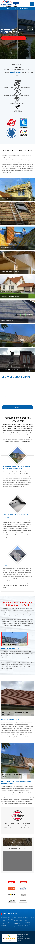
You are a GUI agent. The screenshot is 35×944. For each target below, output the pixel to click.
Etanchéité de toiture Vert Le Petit (4, 920)
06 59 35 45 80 (24, 8)
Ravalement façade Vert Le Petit (9, 922)
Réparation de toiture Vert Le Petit (21, 920)
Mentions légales (17, 936)
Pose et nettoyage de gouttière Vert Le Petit (15, 922)
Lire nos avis (9, 940)
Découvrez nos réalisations (13, 38)
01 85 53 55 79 (11, 8)
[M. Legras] (10, 3)
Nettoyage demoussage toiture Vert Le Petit (29, 921)
